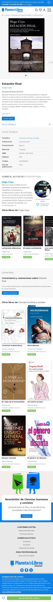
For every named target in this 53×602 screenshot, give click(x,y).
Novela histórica (7, 254)
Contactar (26, 545)
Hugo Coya (7, 182)
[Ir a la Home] (2, 15)
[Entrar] (44, 10)
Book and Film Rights (26, 556)
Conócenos (26, 541)
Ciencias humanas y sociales (29, 138)
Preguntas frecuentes (26, 548)
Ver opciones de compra (29, 598)
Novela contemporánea (31, 254)
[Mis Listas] (40, 10)
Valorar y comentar (10, 293)
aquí (29, 4)
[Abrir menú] (49, 10)
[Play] (48, 423)
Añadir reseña (8, 118)
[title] (26, 563)
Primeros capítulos (26, 534)
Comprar (6, 257)
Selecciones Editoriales (26, 530)
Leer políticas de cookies (11, 592)
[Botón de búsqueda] (36, 10)
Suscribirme (26, 516)
